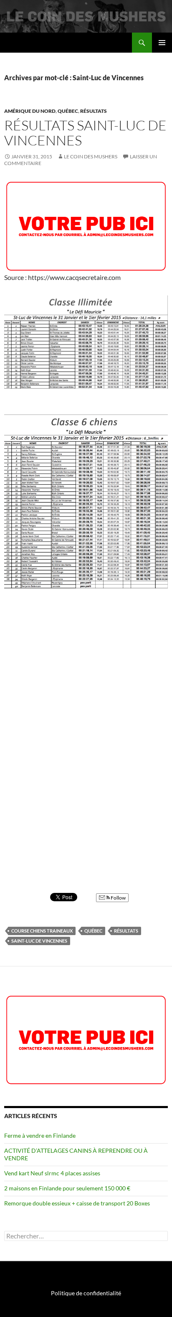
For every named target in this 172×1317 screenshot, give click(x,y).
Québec (68, 111)
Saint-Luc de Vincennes (39, 940)
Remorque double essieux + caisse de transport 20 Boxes (77, 1203)
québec (93, 930)
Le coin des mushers (37, 42)
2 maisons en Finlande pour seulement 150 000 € (67, 1188)
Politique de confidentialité (86, 1293)
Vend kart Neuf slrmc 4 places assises (52, 1173)
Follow (118, 898)
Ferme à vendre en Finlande (40, 1135)
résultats (126, 930)
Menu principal (162, 43)
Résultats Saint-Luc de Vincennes (85, 133)
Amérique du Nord (30, 111)
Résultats (93, 111)
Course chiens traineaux (42, 930)
